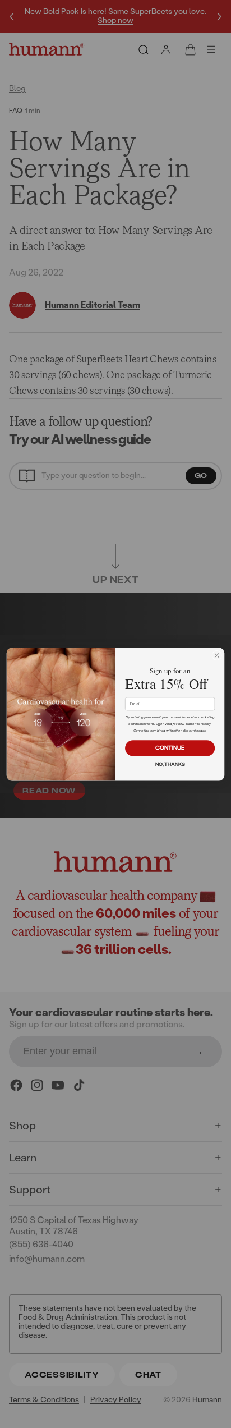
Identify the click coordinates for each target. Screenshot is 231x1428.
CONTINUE (169, 748)
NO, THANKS (170, 764)
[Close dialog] (216, 655)
